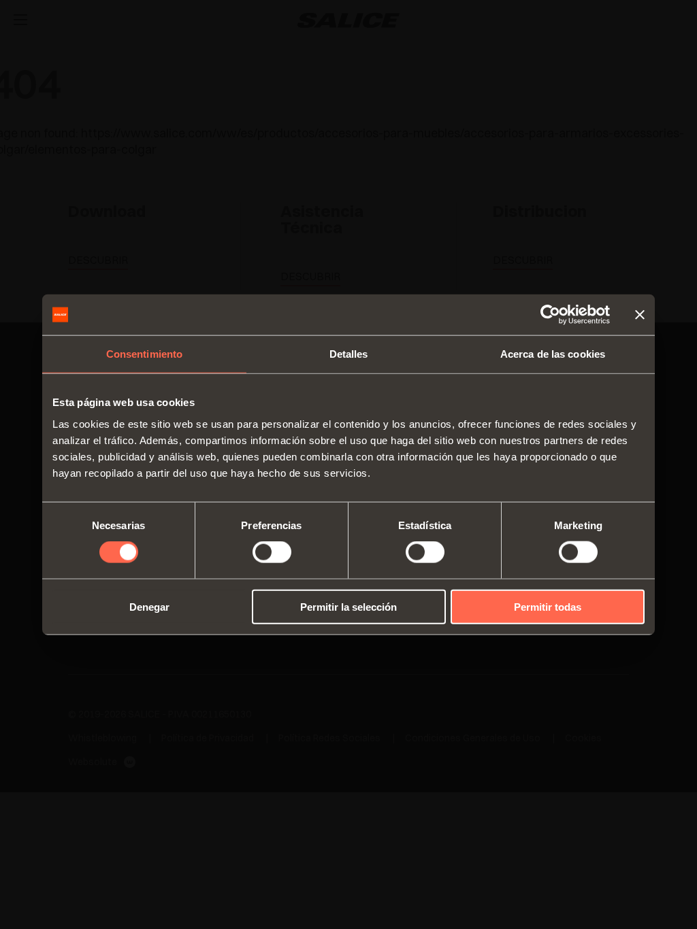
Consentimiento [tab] (144, 354)
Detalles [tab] (348, 354)
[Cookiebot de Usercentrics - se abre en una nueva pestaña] (550, 315)
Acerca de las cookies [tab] (552, 354)
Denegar (149, 606)
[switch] (272, 552)
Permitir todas (547, 606)
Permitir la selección (348, 606)
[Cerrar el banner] (640, 315)
